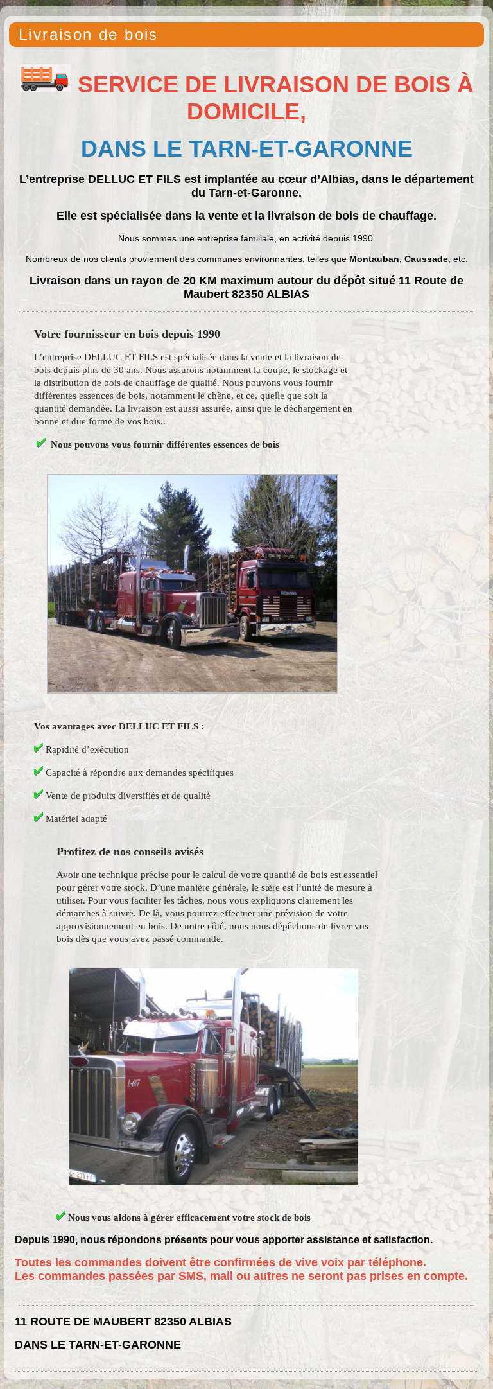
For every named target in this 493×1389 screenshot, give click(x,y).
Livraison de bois (89, 34)
